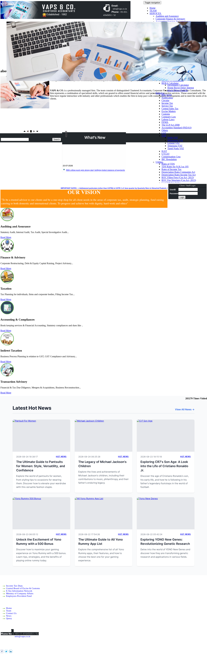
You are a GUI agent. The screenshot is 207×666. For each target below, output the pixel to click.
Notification (167, 97)
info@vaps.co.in (22, 636)
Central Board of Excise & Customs (23, 588)
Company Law (169, 116)
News (8, 616)
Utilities (160, 162)
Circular (165, 100)
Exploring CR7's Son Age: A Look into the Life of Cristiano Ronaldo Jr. (164, 466)
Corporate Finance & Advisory (170, 19)
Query (9, 618)
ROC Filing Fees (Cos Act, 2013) (178, 177)
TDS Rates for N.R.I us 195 (175, 166)
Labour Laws (168, 119)
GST (164, 133)
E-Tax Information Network (19, 591)
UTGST (166, 154)
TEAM (153, 10)
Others (165, 130)
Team (8, 610)
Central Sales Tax (170, 108)
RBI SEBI (167, 95)
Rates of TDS (168, 164)
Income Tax (167, 103)
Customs (166, 114)
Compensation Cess (171, 156)
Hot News (61, 456)
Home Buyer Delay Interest (180, 87)
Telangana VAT (174, 145)
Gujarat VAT (173, 143)
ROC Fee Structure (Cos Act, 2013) (179, 180)
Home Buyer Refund (177, 90)
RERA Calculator (170, 83)
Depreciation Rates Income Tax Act (179, 174)
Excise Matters (169, 111)
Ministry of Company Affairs (19, 593)
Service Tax (167, 106)
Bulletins (160, 93)
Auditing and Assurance (167, 16)
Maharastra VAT (175, 140)
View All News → (184, 409)
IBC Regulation (169, 159)
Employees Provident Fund (19, 596)
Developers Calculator (178, 85)
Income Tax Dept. (14, 586)
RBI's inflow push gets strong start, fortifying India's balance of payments (95, 164)
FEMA (165, 122)
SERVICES (156, 13)
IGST (164, 151)
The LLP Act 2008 (171, 125)
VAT (164, 135)
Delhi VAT (172, 137)
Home (152, 8)
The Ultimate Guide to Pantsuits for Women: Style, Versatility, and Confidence (40, 466)
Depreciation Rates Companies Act (178, 172)
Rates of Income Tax (171, 169)
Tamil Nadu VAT (175, 148)
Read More (5, 237)
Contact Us (11, 613)
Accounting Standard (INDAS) (177, 127)
